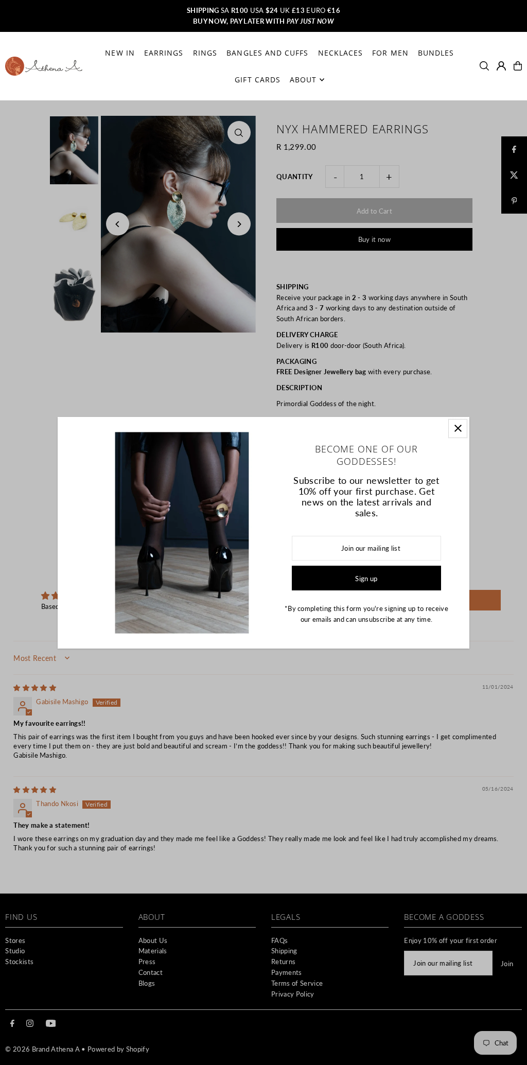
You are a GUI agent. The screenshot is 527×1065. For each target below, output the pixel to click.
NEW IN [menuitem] (119, 53)
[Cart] (518, 66)
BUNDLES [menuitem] (436, 53)
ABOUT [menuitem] (303, 79)
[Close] (458, 429)
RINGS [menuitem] (205, 53)
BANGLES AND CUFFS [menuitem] (267, 53)
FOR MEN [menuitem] (390, 53)
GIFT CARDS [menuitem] (257, 79)
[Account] (501, 66)
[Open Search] (484, 66)
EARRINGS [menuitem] (163, 53)
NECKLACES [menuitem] (340, 53)
